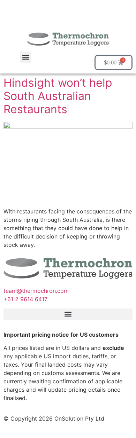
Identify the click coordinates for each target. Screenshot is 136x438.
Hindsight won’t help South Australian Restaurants (57, 96)
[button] (25, 57)
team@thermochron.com (36, 290)
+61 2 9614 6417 (26, 299)
